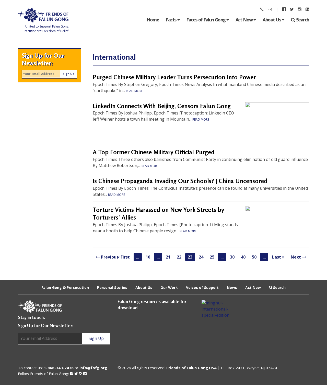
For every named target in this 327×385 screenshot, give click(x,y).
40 (243, 257)
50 (254, 257)
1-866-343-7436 (59, 367)
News (232, 287)
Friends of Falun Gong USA (191, 367)
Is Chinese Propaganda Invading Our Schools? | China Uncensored (180, 181)
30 (232, 257)
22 (179, 257)
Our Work (169, 287)
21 (168, 257)
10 (148, 257)
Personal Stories (112, 287)
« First (123, 257)
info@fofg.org (93, 367)
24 (201, 257)
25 (212, 257)
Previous (109, 257)
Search (302, 20)
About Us (272, 20)
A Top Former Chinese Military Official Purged (154, 152)
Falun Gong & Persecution (65, 287)
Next (296, 257)
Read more (134, 91)
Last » (278, 257)
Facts (171, 20)
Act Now (244, 20)
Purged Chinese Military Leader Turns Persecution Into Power (174, 77)
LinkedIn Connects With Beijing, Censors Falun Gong (162, 106)
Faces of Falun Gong (206, 20)
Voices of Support (202, 287)
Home (153, 20)
